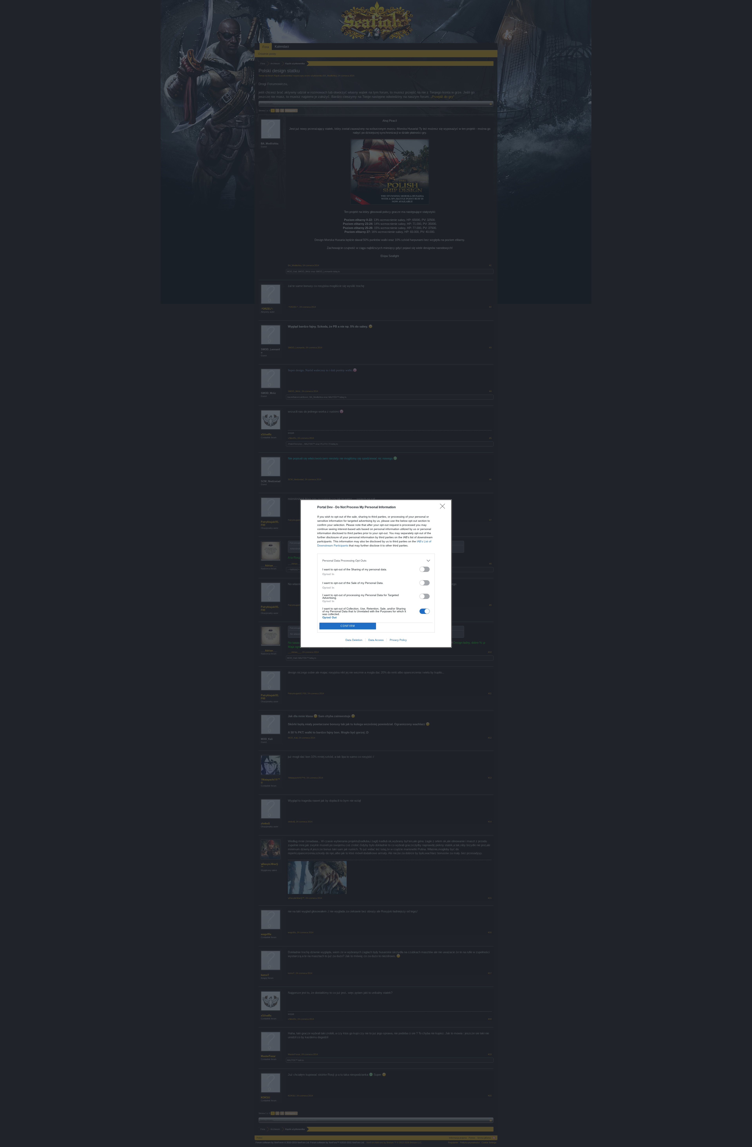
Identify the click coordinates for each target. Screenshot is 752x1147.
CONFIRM (348, 625)
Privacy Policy (398, 640)
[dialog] (376, 573)
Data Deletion (353, 640)
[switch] (424, 569)
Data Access (376, 640)
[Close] (443, 507)
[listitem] (376, 561)
